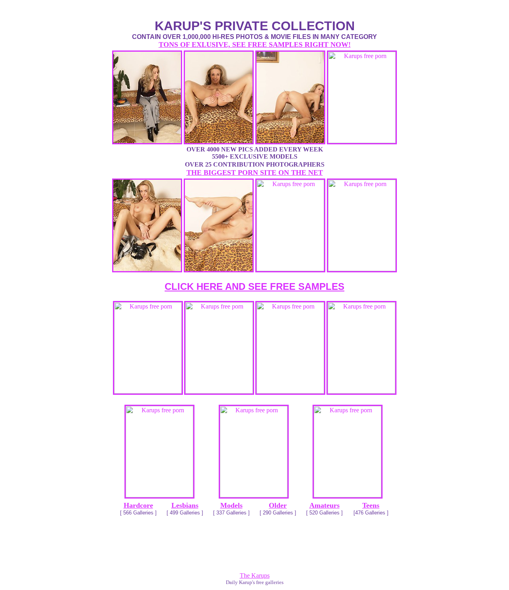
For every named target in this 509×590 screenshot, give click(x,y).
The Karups (255, 575)
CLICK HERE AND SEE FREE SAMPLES (254, 286)
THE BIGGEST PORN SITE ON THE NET (255, 173)
